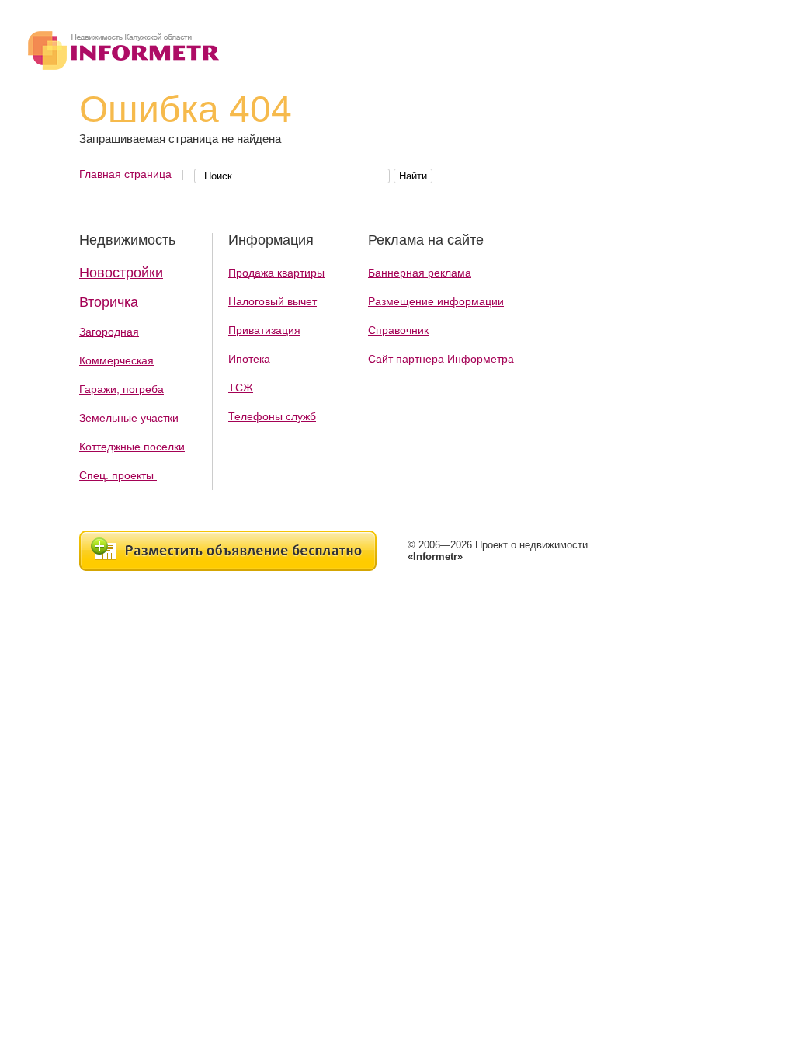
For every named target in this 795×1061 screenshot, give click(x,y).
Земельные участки (129, 418)
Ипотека (249, 359)
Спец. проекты (118, 475)
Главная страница (125, 174)
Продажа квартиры (276, 272)
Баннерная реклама (419, 272)
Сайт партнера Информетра (441, 359)
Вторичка (108, 302)
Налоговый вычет (272, 301)
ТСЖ (240, 387)
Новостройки (121, 272)
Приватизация (264, 330)
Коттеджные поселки (132, 446)
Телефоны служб (272, 416)
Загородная (109, 331)
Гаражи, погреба (121, 389)
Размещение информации (436, 301)
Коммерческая (116, 360)
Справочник (398, 330)
